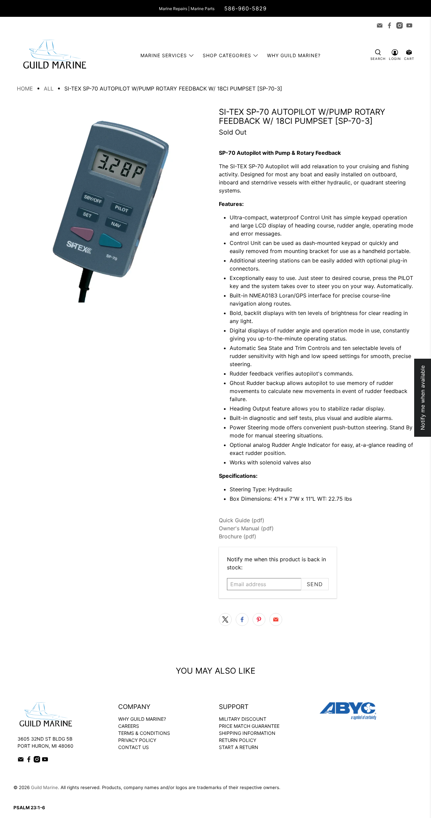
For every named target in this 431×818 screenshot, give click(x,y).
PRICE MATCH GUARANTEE (249, 726)
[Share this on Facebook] (242, 619)
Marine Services (163, 55)
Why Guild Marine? (294, 55)
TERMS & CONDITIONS (144, 733)
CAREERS (128, 726)
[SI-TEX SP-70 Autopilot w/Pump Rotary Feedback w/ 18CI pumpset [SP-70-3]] (114, 205)
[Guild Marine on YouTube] (409, 25)
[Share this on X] (225, 619)
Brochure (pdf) (237, 536)
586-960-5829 (245, 8)
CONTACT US (133, 747)
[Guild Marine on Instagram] (399, 25)
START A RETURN (238, 747)
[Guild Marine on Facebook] (389, 25)
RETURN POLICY (237, 740)
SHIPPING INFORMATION (247, 733)
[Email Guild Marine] (379, 25)
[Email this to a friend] (275, 619)
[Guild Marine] (54, 55)
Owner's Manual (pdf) (246, 528)
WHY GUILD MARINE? (142, 719)
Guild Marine (44, 787)
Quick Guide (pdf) (241, 520)
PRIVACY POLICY (137, 740)
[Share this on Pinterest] (259, 619)
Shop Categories (227, 55)
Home (25, 88)
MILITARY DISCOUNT (242, 719)
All (49, 88)
